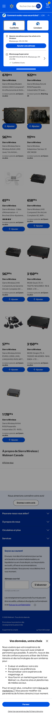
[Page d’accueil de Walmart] (11, 6)
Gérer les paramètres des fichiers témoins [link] (25, 711)
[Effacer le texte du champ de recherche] (35, 6)
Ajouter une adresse (26, 46)
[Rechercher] (38, 6)
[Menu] (4, 6)
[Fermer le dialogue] (47, 641)
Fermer (26, 704)
